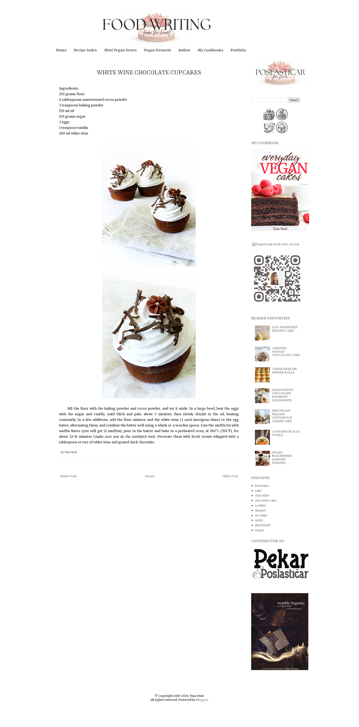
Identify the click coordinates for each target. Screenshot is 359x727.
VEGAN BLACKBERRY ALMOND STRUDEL (282, 458)
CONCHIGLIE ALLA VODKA (286, 433)
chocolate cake (266, 500)
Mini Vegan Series (120, 50)
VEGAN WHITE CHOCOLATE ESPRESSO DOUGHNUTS (282, 395)
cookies (260, 505)
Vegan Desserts (157, 50)
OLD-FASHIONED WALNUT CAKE (285, 329)
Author (184, 50)
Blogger (202, 700)
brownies (262, 486)
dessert (260, 510)
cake (258, 491)
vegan (259, 530)
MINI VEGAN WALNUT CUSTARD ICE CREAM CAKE (282, 416)
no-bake (261, 515)
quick (259, 520)
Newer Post (68, 476)
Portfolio (238, 50)
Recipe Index (85, 50)
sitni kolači (262, 525)
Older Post (230, 476)
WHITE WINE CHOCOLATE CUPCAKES (149, 72)
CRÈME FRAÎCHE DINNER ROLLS (284, 370)
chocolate (262, 495)
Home (61, 50)
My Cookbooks (210, 50)
